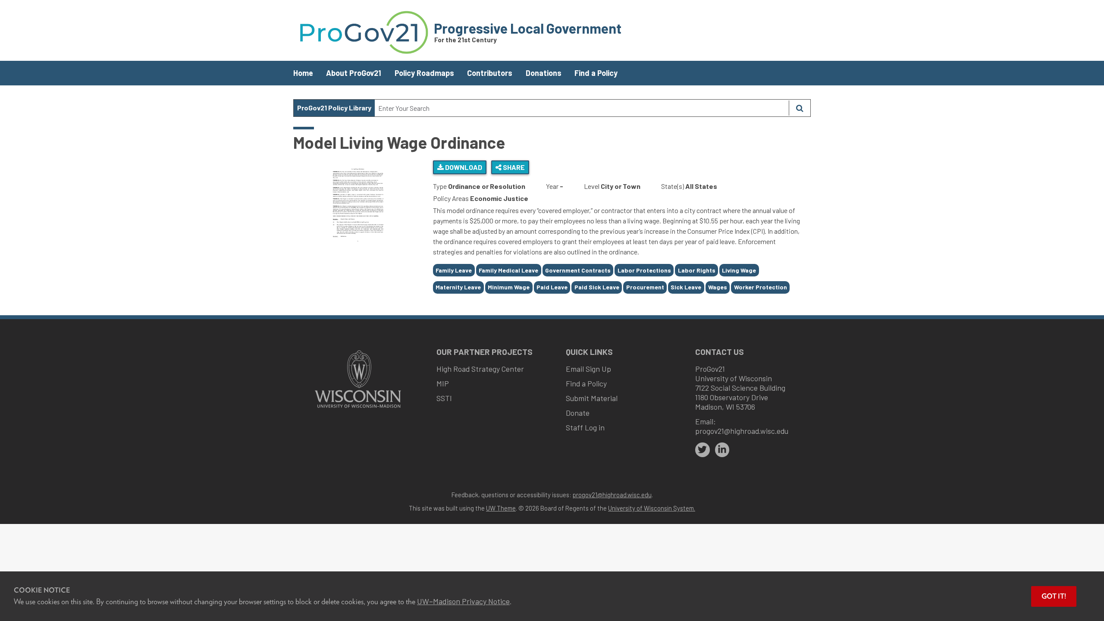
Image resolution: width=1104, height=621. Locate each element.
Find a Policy (596, 73)
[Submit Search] (799, 108)
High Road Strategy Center (480, 368)
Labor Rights (696, 270)
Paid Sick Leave (596, 287)
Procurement (645, 287)
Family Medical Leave (508, 270)
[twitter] (702, 449)
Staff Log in (585, 427)
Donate (578, 412)
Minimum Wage (509, 287)
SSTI (444, 398)
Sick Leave (686, 287)
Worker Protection (760, 287)
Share (513, 167)
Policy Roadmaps (424, 73)
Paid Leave (552, 287)
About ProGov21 (353, 73)
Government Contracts (578, 270)
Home (303, 73)
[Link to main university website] (358, 409)
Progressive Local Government (527, 28)
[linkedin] (722, 449)
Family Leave (454, 270)
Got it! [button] (1053, 596)
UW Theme (501, 508)
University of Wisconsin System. (651, 508)
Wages (717, 287)
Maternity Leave (458, 287)
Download (463, 167)
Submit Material (592, 398)
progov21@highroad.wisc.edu (741, 431)
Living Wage (739, 270)
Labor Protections (644, 270)
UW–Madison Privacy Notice (463, 601)
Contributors (489, 73)
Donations (543, 73)
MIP (442, 383)
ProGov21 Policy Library (334, 108)
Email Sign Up (588, 368)
